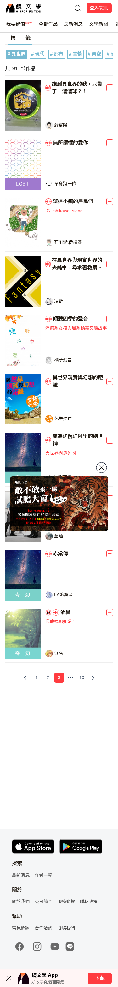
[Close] (101, 467)
